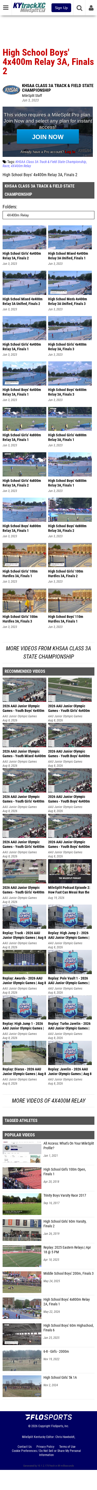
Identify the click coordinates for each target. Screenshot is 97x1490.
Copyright (44, 1426)
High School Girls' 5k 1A (60, 1377)
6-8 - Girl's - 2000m (56, 1351)
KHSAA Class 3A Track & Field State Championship (57, 88)
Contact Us (25, 1447)
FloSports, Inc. (60, 1426)
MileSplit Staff (32, 95)
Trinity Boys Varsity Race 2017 (64, 1195)
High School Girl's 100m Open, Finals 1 (64, 1171)
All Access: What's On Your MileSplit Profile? (68, 1145)
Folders (9, 206)
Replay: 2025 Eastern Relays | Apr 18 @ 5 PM (67, 1249)
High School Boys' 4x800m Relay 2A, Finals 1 (66, 1301)
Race (6, 166)
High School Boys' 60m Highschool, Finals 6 (68, 1327)
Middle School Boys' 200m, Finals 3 (68, 1273)
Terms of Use (67, 1447)
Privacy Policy (45, 1447)
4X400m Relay (21, 166)
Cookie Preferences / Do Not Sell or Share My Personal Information (46, 1453)
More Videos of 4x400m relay (48, 1100)
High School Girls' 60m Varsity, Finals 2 (64, 1223)
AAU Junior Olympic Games (20, 716)
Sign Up (61, 8)
